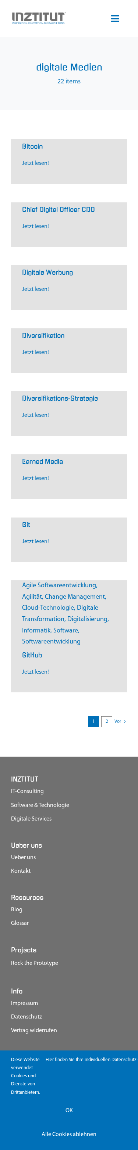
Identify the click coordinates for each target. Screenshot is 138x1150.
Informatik (36, 631)
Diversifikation (43, 336)
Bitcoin (32, 146)
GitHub (32, 655)
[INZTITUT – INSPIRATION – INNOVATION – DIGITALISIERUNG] (39, 14)
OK (69, 1111)
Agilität (32, 597)
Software (65, 631)
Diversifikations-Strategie (60, 398)
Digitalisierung (87, 619)
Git (26, 525)
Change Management (75, 597)
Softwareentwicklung (51, 642)
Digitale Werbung (47, 272)
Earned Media (42, 462)
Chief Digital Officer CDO (58, 210)
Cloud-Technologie (48, 608)
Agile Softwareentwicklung (59, 586)
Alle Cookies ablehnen (69, 1135)
